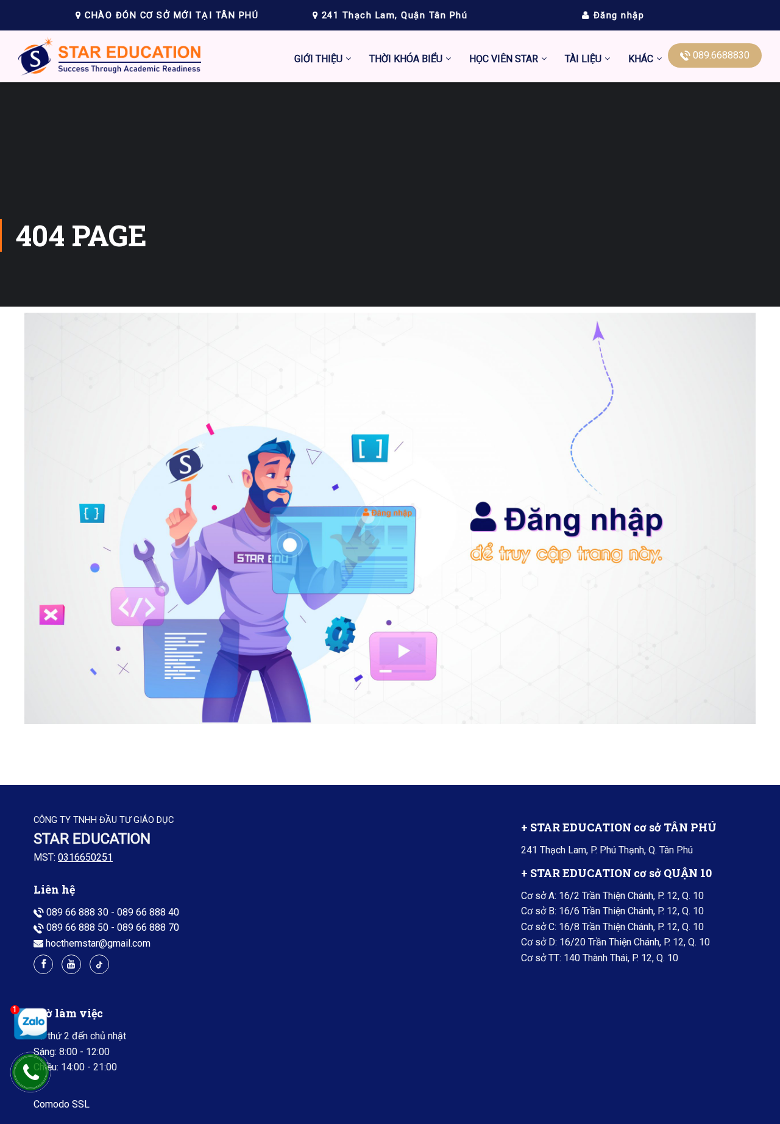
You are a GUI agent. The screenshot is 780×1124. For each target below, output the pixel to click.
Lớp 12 (580, 331)
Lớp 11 (580, 302)
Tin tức (533, 102)
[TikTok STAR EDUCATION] (99, 964)
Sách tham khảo (598, 360)
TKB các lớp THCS (408, 102)
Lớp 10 (580, 274)
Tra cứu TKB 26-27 (408, 245)
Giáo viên (538, 131)
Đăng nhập (617, 15)
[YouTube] (71, 964)
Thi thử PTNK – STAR (514, 274)
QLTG (530, 245)
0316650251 (85, 857)
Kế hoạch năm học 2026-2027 (433, 216)
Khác (640, 59)
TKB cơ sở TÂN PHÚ (412, 159)
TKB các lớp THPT (408, 131)
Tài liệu (583, 59)
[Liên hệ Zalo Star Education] (27, 1023)
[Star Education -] (109, 59)
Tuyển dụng (543, 188)
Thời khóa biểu (405, 59)
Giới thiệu (318, 59)
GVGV (531, 216)
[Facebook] (43, 964)
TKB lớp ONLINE (404, 188)
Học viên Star (503, 59)
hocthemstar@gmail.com (98, 943)
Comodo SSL (62, 1104)
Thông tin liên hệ (553, 159)
